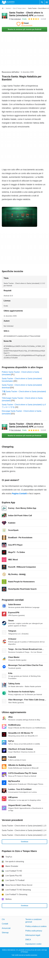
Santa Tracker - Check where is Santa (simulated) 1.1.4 (24, 830)
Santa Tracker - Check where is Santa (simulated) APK (26, 425)
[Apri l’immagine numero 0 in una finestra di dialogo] (19, 217)
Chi (3, 919)
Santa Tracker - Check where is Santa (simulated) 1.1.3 (24, 835)
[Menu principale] (46, 2)
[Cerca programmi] (42, 2)
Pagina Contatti (19, 493)
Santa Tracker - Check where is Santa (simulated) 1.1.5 (24, 826)
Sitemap (5, 933)
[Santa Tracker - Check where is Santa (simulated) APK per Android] (4, 15)
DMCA (28, 940)
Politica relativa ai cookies (35, 926)
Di (15, 19)
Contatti (5, 924)
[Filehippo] (8, 2)
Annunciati (6, 928)
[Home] (3, 8)
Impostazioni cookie (33, 944)
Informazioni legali (32, 935)
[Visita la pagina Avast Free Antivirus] (24, 24)
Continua (24, 841)
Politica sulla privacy (33, 931)
